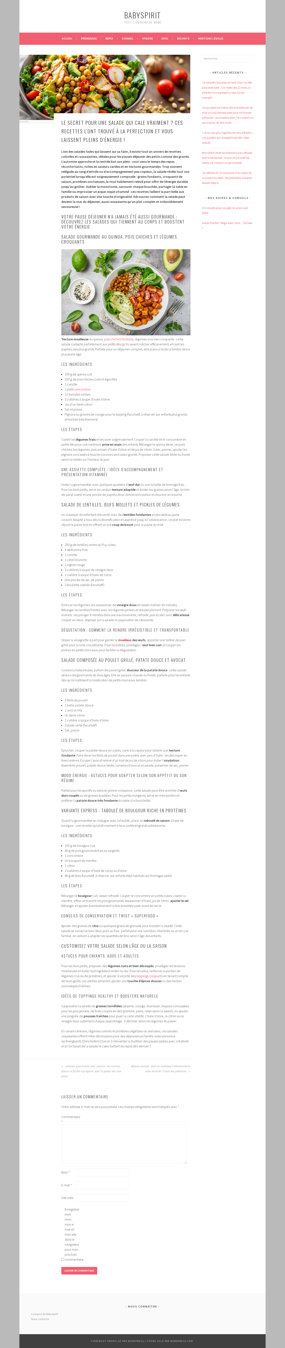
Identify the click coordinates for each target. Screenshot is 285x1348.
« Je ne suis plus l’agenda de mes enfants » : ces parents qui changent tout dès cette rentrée (227, 138)
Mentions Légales (210, 38)
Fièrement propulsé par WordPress (117, 1341)
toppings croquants (149, 976)
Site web (67, 1197)
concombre (82, 389)
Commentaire (68, 1119)
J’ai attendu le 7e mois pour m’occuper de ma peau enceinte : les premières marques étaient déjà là (227, 178)
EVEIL (164, 38)
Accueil (67, 38)
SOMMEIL (128, 38)
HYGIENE (147, 38)
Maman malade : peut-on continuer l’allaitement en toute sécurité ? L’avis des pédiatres (160, 1069)
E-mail (66, 1185)
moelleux (125, 640)
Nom (65, 1172)
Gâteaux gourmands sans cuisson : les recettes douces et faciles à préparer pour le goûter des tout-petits (91, 1071)
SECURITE (183, 38)
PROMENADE (89, 38)
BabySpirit (142, 14)
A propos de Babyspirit (44, 1314)
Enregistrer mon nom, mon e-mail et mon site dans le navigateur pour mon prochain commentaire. (71, 1234)
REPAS (109, 38)
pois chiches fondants (118, 339)
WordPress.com (181, 1341)
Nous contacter (40, 1319)
